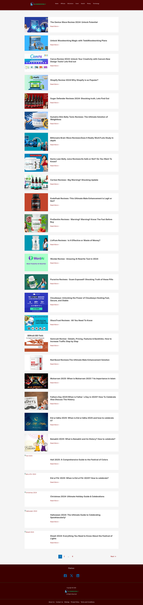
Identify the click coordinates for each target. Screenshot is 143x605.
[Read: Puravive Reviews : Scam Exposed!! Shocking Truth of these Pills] (36, 282)
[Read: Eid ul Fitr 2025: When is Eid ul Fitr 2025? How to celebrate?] (30, 474)
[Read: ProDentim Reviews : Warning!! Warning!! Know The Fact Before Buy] (36, 223)
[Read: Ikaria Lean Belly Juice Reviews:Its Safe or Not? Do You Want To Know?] (36, 163)
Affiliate (63, 3)
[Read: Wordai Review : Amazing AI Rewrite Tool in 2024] (36, 262)
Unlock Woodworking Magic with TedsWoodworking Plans (78, 40)
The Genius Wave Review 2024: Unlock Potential (74, 22)
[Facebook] (65, 575)
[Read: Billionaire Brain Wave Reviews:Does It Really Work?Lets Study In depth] (36, 141)
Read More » (54, 26)
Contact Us (59, 602)
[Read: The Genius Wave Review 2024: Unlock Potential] (36, 24)
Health (83, 3)
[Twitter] (71, 575)
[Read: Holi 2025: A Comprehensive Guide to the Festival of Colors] (28, 456)
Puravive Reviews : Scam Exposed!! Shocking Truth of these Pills (81, 279)
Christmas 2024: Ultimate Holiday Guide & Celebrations (77, 496)
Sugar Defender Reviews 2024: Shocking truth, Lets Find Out (79, 98)
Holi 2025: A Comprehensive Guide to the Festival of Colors (79, 459)
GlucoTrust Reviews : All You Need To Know (71, 320)
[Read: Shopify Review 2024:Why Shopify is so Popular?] (36, 82)
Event (77, 3)
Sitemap (66, 602)
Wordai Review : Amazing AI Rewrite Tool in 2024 (74, 259)
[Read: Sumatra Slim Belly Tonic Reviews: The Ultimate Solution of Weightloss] (36, 120)
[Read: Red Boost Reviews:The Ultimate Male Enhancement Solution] (36, 362)
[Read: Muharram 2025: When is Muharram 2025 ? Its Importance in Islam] (36, 381)
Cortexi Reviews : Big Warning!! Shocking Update (74, 180)
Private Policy (75, 602)
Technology (96, 3)
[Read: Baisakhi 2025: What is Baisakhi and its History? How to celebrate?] (36, 442)
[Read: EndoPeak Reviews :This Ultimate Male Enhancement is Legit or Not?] (36, 202)
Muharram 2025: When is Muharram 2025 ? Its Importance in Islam (82, 378)
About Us (52, 602)
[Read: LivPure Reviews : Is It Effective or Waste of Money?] (36, 243)
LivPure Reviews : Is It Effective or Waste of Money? (75, 240)
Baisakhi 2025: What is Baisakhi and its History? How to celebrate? (82, 439)
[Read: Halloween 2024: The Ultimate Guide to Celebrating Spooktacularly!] (31, 511)
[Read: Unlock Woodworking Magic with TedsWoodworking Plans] (36, 43)
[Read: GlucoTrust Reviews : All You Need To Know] (36, 323)
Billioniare (70, 3)
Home (56, 3)
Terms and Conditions (87, 602)
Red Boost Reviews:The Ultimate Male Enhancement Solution (79, 360)
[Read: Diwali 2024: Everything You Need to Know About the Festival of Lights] (29, 532)
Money (89, 3)
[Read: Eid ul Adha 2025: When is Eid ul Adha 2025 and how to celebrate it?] (36, 422)
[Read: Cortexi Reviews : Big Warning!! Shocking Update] (36, 182)
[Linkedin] (77, 575)
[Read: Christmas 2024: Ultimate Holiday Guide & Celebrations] (31, 492)
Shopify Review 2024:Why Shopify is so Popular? (74, 80)
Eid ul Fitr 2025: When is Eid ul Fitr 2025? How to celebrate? (79, 478)
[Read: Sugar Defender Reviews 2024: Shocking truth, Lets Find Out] (36, 101)
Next (113, 556)
